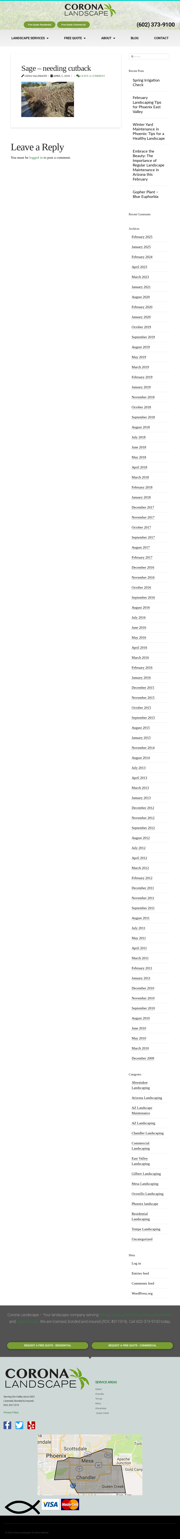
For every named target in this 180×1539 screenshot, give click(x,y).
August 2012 (141, 838)
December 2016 (143, 567)
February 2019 (142, 377)
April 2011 (139, 948)
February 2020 (142, 307)
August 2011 (141, 918)
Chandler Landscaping (148, 1133)
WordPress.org (142, 1293)
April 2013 (139, 778)
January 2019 (141, 387)
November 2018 (143, 397)
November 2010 (143, 998)
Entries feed (140, 1273)
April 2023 (139, 267)
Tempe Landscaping (146, 1229)
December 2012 (143, 808)
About (106, 38)
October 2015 (141, 707)
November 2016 (143, 577)
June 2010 (139, 1028)
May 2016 (139, 637)
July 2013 (139, 768)
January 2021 (141, 287)
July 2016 (139, 617)
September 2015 (143, 718)
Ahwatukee (162, 1315)
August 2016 (141, 607)
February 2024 (142, 257)
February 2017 (142, 557)
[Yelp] (31, 1425)
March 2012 (140, 868)
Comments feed (143, 1283)
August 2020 (141, 297)
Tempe (116, 1315)
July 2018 (139, 437)
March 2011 (140, 958)
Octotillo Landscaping (147, 1194)
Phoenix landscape (145, 1204)
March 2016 (140, 657)
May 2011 (139, 938)
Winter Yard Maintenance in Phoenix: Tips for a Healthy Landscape (149, 131)
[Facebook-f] (7, 1425)
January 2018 (141, 497)
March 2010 (140, 1048)
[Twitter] (19, 1425)
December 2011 (143, 888)
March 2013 (140, 788)
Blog (135, 38)
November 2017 (143, 517)
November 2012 (143, 818)
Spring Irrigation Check (146, 82)
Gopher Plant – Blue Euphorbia (145, 194)
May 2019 (139, 357)
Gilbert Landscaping (146, 1174)
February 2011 (142, 968)
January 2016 (141, 677)
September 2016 (143, 597)
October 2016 (141, 587)
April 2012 (139, 858)
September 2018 (143, 417)
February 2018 (142, 487)
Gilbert (146, 1315)
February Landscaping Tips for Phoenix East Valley (147, 105)
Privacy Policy (11, 1412)
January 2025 (141, 247)
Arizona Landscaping (147, 1098)
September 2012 (143, 828)
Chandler (131, 1315)
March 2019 (140, 367)
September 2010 (143, 1008)
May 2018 (139, 457)
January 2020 (141, 317)
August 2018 (141, 427)
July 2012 (139, 848)
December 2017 (143, 507)
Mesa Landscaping (145, 1184)
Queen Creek (27, 1321)
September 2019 (143, 337)
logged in (36, 157)
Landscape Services (28, 38)
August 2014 (141, 758)
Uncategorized (142, 1239)
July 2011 (138, 928)
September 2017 (143, 537)
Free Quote (73, 38)
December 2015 (143, 687)
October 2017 (141, 527)
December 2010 (143, 988)
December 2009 (143, 1058)
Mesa (104, 1315)
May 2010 (139, 1038)
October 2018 (141, 407)
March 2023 (140, 277)
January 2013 (141, 798)
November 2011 (143, 898)
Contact (161, 38)
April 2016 (139, 647)
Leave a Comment (92, 75)
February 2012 (142, 878)
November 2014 (143, 748)
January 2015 (141, 738)
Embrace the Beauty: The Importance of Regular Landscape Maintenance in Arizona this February (148, 165)
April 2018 (139, 467)
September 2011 (143, 908)
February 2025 (142, 237)
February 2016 (142, 667)
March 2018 (140, 477)
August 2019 (141, 347)
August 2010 (141, 1018)
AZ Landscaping (143, 1123)
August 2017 (141, 547)
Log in (136, 1263)
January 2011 (141, 978)
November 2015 (143, 697)
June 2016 (139, 627)
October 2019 (141, 327)
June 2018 (139, 447)
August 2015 (141, 728)
